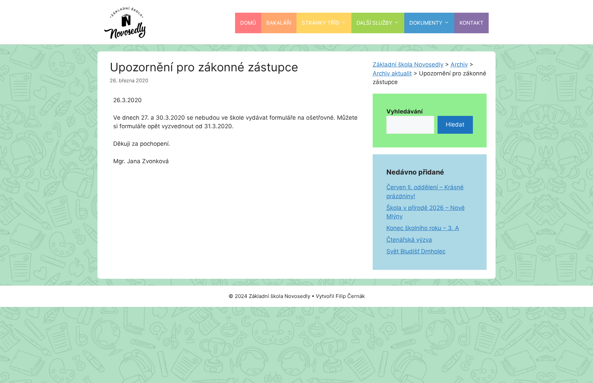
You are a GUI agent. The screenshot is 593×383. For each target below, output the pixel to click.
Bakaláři (278, 23)
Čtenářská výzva (409, 239)
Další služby (374, 23)
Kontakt (472, 23)
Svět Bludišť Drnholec (415, 251)
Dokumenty (425, 23)
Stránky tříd (320, 23)
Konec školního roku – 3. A (422, 228)
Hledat (455, 124)
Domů (248, 23)
